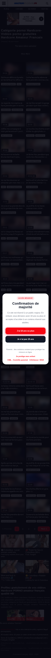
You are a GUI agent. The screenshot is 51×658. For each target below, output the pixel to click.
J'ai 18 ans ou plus (25, 331)
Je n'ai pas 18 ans (25, 339)
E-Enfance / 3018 (37, 360)
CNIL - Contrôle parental (17, 360)
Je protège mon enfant (25, 356)
